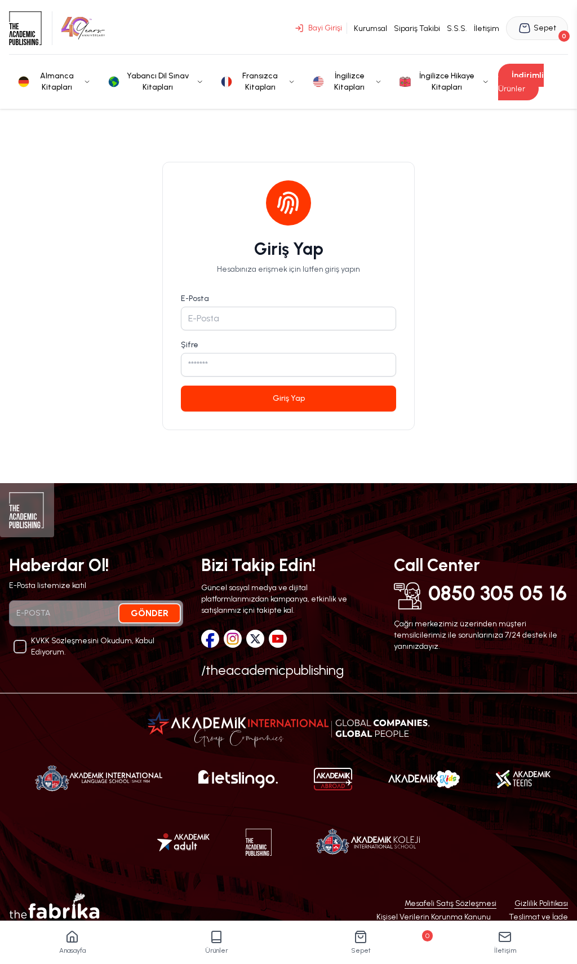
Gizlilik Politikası (541, 903)
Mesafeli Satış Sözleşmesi (450, 903)
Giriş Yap (289, 398)
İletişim (486, 28)
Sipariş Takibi (417, 28)
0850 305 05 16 (497, 593)
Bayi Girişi (325, 28)
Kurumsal (370, 28)
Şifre (189, 345)
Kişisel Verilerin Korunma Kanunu (433, 917)
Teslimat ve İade (538, 917)
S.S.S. (457, 28)
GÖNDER (149, 613)
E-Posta (195, 298)
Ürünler (521, 82)
